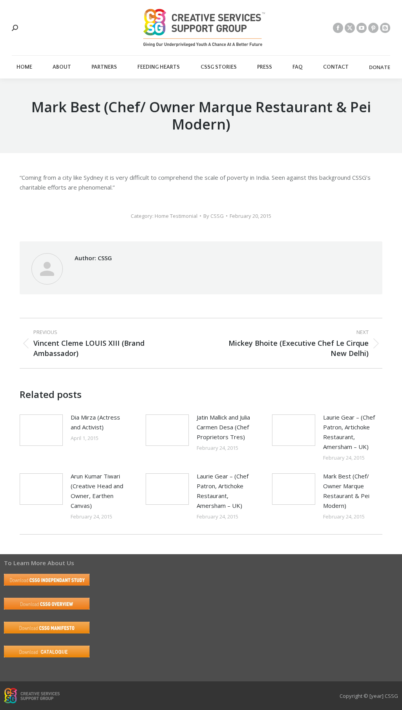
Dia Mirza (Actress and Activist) (95, 422)
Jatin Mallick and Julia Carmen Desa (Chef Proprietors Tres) (223, 427)
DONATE (379, 67)
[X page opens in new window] (350, 28)
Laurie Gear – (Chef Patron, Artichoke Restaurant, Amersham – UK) (349, 432)
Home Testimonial (176, 215)
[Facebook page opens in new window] (338, 28)
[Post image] (41, 430)
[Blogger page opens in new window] (385, 28)
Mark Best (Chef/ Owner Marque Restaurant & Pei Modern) (346, 490)
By (213, 215)
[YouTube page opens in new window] (361, 28)
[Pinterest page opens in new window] (373, 28)
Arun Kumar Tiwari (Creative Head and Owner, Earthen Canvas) (97, 490)
